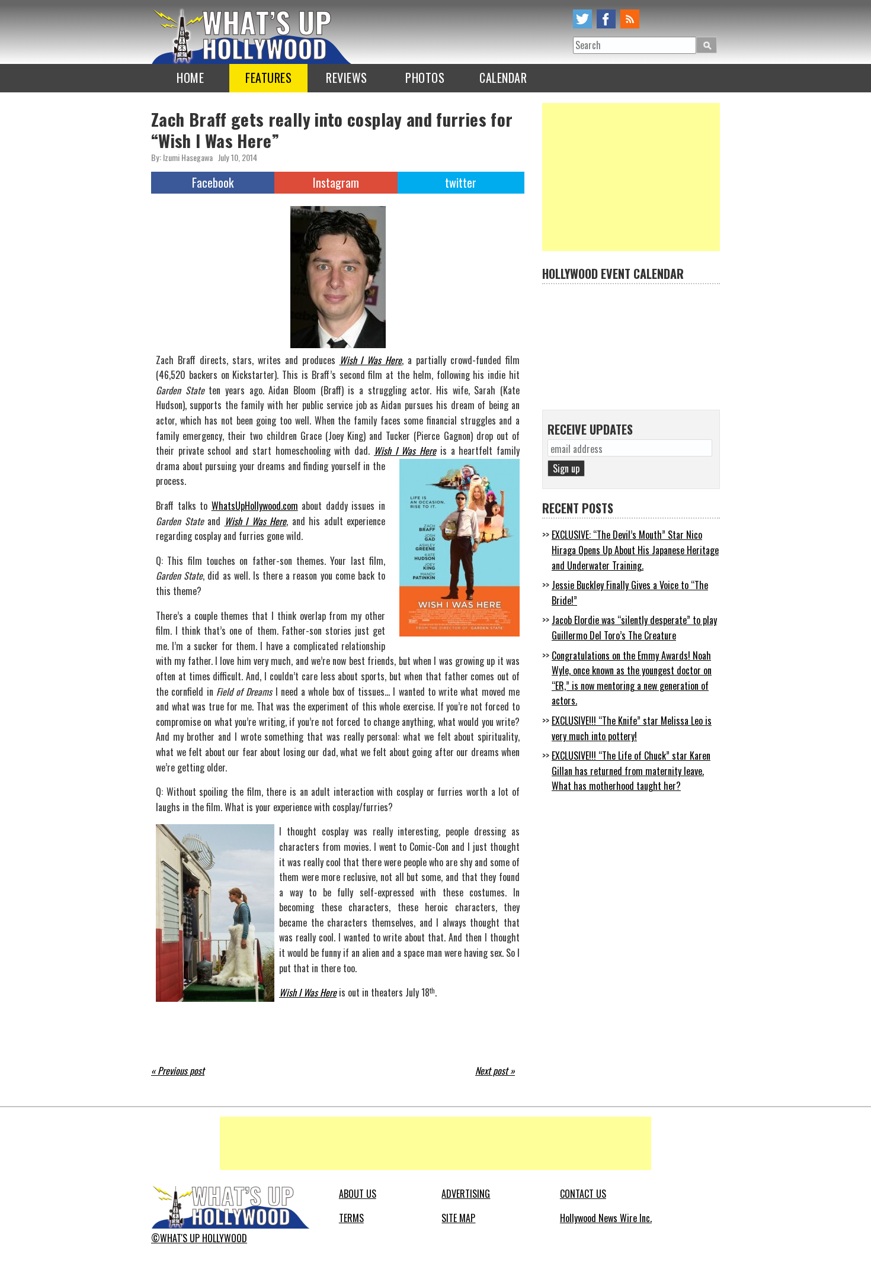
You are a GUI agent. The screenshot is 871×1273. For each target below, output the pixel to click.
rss (629, 18)
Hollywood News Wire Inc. (606, 1218)
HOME (190, 77)
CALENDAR (503, 77)
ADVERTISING (465, 1194)
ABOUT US (357, 1194)
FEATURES (268, 77)
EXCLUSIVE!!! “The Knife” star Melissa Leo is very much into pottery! (632, 728)
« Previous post (177, 1070)
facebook (606, 18)
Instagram (336, 182)
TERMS (351, 1218)
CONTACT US (583, 1194)
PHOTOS (424, 77)
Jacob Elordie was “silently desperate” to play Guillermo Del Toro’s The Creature (634, 627)
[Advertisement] (631, 177)
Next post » (495, 1070)
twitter (582, 18)
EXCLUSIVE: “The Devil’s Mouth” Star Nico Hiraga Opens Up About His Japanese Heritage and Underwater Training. (635, 550)
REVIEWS (346, 77)
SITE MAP (458, 1218)
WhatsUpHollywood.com (255, 506)
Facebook (212, 182)
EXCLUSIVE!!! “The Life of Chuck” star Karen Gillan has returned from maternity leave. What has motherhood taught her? (631, 770)
